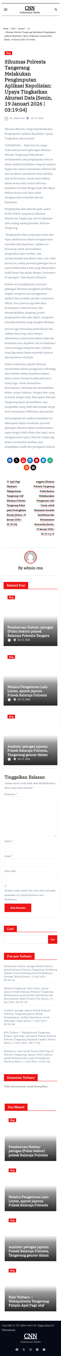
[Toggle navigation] (5, 9)
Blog (8, 53)
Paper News (44, 1325)
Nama (9, 841)
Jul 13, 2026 (24, 639)
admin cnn (19, 118)
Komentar (11, 794)
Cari (10, 929)
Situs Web (10, 871)
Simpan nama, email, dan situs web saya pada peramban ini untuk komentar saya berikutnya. (30, 895)
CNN (30, 8)
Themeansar (8, 1329)
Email (9, 856)
